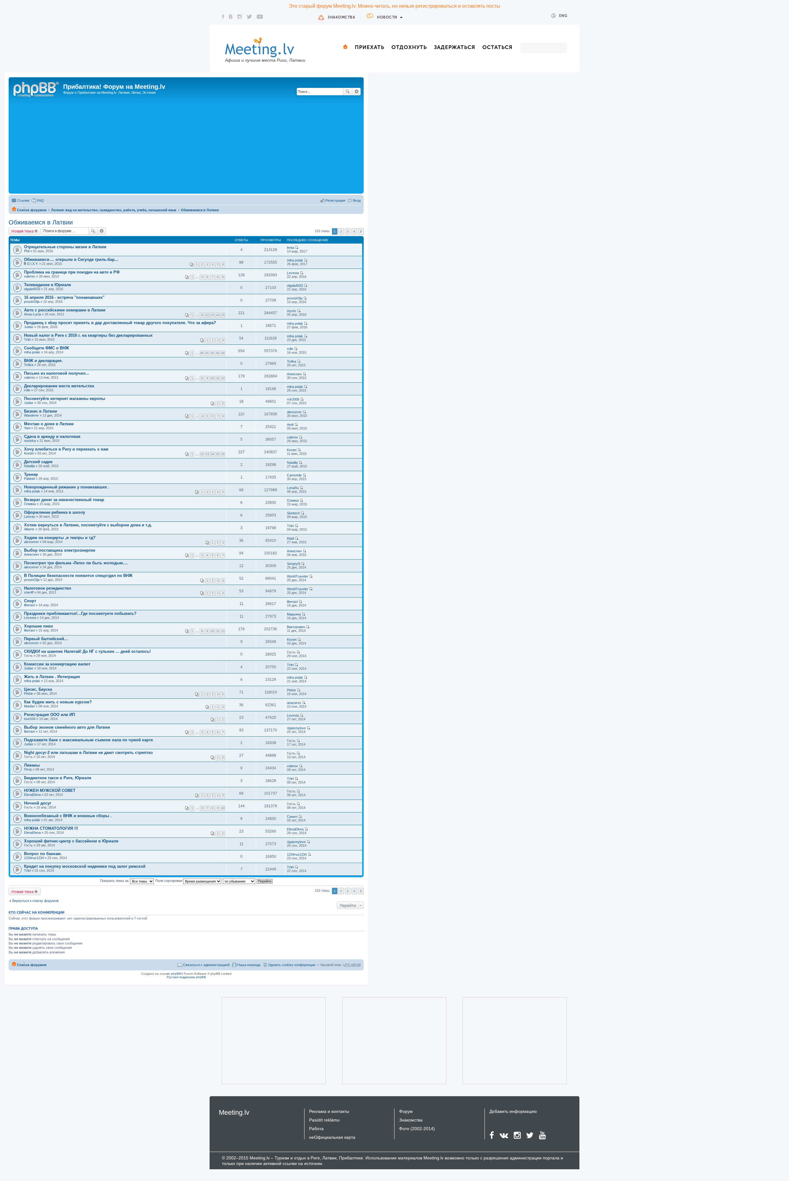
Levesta (293, 273)
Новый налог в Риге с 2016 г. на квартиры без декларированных (88, 335)
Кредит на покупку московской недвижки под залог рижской (84, 866)
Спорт (30, 601)
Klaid (290, 538)
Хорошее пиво (38, 626)
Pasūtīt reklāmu (324, 1119)
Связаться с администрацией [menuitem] (206, 965)
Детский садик (38, 461)
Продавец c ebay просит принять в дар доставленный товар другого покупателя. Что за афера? (120, 322)
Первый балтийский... (46, 638)
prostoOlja (31, 301)
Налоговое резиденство (47, 588)
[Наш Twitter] (249, 17)
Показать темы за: (115, 881)
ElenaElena (32, 794)
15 (222, 315)
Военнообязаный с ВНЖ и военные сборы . (68, 815)
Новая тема (22, 231)
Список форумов (32, 210)
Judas (28, 327)
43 (217, 353)
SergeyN (293, 564)
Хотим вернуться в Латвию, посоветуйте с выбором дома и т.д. (88, 525)
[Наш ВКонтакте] (231, 17)
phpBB (176, 973)
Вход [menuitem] (357, 200)
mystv (291, 311)
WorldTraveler (297, 576)
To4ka (28, 365)
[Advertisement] (186, 146)
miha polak (295, 260)
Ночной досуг (37, 803)
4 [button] (354, 231)
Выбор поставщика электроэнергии (59, 550)
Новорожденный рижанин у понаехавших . (66, 487)
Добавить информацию (513, 1111)
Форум (406, 1111)
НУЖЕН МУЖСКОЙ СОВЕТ (50, 790)
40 (201, 353)
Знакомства (341, 17)
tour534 (29, 719)
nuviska (30, 440)
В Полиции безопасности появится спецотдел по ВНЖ (78, 575)
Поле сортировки (169, 881)
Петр (28, 769)
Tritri (27, 339)
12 (207, 315)
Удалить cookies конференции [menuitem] (291, 965)
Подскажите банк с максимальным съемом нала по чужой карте (88, 740)
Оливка (30, 504)
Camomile (294, 475)
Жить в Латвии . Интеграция (52, 676)
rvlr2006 (293, 399)
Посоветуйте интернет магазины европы (64, 398)
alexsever (294, 412)
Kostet (29, 453)
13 (212, 315)
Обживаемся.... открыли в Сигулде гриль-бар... (71, 259)
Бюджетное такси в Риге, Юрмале (57, 778)
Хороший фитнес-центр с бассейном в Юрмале (71, 841)
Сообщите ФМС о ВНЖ (46, 348)
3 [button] (348, 231)
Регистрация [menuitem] (335, 200)
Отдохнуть (409, 47)
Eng (563, 16)
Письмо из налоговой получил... (56, 373)
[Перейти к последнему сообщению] (296, 247)
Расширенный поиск (356, 91)
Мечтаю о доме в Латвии (49, 424)
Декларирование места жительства (59, 386)
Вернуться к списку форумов (35, 901)
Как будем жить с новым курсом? (58, 702)
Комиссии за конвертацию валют (57, 664)
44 (222, 353)
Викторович (296, 627)
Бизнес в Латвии (40, 411)
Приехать (369, 47)
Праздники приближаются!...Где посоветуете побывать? (80, 613)
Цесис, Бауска (38, 689)
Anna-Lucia (32, 314)
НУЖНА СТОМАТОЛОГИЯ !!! (51, 828)
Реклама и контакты (329, 1111)
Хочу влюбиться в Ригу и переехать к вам (66, 449)
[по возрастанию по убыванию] (239, 881)
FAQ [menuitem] (40, 200)
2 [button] (341, 231)
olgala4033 (32, 289)
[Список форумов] (36, 88)
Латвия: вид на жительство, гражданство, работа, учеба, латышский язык (113, 210)
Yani (27, 428)
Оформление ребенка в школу (54, 512)
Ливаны (32, 765)
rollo (290, 349)
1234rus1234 (34, 858)
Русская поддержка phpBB (186, 977)
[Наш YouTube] (260, 17)
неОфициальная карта (332, 1137)
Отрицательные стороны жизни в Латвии (65, 247)
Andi (290, 424)
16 (222, 454)
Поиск (347, 91)
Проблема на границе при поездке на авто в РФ (72, 272)
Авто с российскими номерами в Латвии (64, 310)
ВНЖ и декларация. (43, 360)
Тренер (31, 474)
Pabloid (29, 478)
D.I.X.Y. (32, 263)
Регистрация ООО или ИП (49, 714)
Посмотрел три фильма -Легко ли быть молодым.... (76, 563)
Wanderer (31, 415)
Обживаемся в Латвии (200, 210)
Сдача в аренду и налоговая (52, 436)
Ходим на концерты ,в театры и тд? (60, 537)
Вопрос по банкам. (43, 853)
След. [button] (361, 231)
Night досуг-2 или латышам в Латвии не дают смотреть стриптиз (88, 752)
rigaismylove (296, 728)
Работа (316, 1128)
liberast (29, 605)
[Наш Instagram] (239, 17)
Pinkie (28, 693)
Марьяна (294, 614)
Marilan (29, 706)
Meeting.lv (234, 1112)
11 (202, 315)
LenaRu (293, 488)
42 (212, 353)
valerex (29, 276)
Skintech (293, 513)
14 (217, 315)
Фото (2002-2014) (417, 1128)
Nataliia (29, 466)
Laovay (29, 516)
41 (207, 353)
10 (212, 378)
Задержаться (454, 47)
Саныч (292, 816)
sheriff (28, 592)
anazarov (294, 703)
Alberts (29, 529)
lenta (290, 247)
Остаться (497, 47)
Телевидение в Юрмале (47, 284)
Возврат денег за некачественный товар (64, 499)
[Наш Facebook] (223, 17)
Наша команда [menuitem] (248, 965)
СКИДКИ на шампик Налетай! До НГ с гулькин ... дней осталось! (87, 651)
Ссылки (23, 200)
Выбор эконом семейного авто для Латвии (67, 727)
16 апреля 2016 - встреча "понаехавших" (64, 297)
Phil (26, 251)
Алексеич (294, 374)
